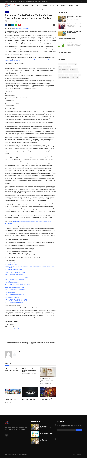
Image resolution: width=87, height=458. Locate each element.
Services (70, 74)
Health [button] (32, 5)
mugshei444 (42, 383)
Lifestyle (74, 64)
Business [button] (45, 5)
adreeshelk (24, 401)
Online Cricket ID (67, 66)
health (65, 64)
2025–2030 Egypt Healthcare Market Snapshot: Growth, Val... (74, 43)
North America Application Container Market (14, 295)
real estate (66, 72)
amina (68, 34)
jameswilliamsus (70, 45)
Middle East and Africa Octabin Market (13, 271)
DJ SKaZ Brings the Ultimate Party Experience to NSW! (18, 343)
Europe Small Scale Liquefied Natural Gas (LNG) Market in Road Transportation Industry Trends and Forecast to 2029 (29, 266)
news (77, 77)
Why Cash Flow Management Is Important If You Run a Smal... (30, 398)
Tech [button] (57, 5)
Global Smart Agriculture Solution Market (13, 269)
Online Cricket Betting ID (63, 69)
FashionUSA (61, 74)
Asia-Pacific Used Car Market (11, 262)
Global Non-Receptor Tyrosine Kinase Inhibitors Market (16, 277)
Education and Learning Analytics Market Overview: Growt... (29, 370)
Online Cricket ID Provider (64, 77)
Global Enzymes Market (10, 292)
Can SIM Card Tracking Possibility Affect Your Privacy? (74, 32)
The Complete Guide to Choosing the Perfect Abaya (74, 24)
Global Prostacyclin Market (10, 276)
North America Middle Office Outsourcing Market (15, 289)
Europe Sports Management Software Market (14, 287)
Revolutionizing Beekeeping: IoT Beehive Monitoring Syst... (47, 432)
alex (5, 402)
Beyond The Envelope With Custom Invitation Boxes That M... (47, 380)
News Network (22, 1)
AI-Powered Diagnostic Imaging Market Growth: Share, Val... (12, 369)
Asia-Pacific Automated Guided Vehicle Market (14, 279)
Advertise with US (45, 1)
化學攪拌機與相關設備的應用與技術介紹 (67, 38)
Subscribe (79, 430)
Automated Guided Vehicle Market (21, 28)
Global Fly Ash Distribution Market (12, 267)
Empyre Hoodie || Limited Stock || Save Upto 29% (74, 17)
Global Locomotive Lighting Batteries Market (14, 302)
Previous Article (26, 340)
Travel (70, 64)
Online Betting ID (73, 69)
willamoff (42, 434)
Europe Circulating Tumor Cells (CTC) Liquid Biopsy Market (17, 284)
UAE (79, 74)
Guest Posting (38, 1)
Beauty (60, 72)
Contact (6, 1)
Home (18, 5)
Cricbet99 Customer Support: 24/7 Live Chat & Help (47, 398)
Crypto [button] (38, 5)
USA (66, 74)
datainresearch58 (16, 351)
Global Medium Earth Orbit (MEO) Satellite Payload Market (17, 300)
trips (75, 74)
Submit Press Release (30, 1)
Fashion (60, 64)
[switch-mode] (81, 1)
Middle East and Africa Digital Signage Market (14, 290)
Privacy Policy (11, 1)
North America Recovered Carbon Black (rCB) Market (16, 272)
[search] (81, 5)
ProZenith (72, 72)
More (77, 5)
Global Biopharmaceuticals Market (12, 297)
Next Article (33, 340)
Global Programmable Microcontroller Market (14, 281)
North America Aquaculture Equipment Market (14, 294)
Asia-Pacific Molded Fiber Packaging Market (14, 274)
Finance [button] (52, 5)
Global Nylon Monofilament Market (12, 282)
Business (10, 9)
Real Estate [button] (63, 5)
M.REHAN (69, 19)
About (16, 1)
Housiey (72, 77)
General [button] (71, 5)
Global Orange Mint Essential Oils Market (13, 286)
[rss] (6, 435)
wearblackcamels (70, 26)
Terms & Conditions (77, 454)
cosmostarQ (61, 40)
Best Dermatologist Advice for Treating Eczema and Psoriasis (43, 343)
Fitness (60, 66)
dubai (77, 72)
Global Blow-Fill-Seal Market (11, 264)
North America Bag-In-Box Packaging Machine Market (16, 299)
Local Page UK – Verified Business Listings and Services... (11, 399)
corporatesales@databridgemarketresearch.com (18, 328)
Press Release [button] (25, 5)
